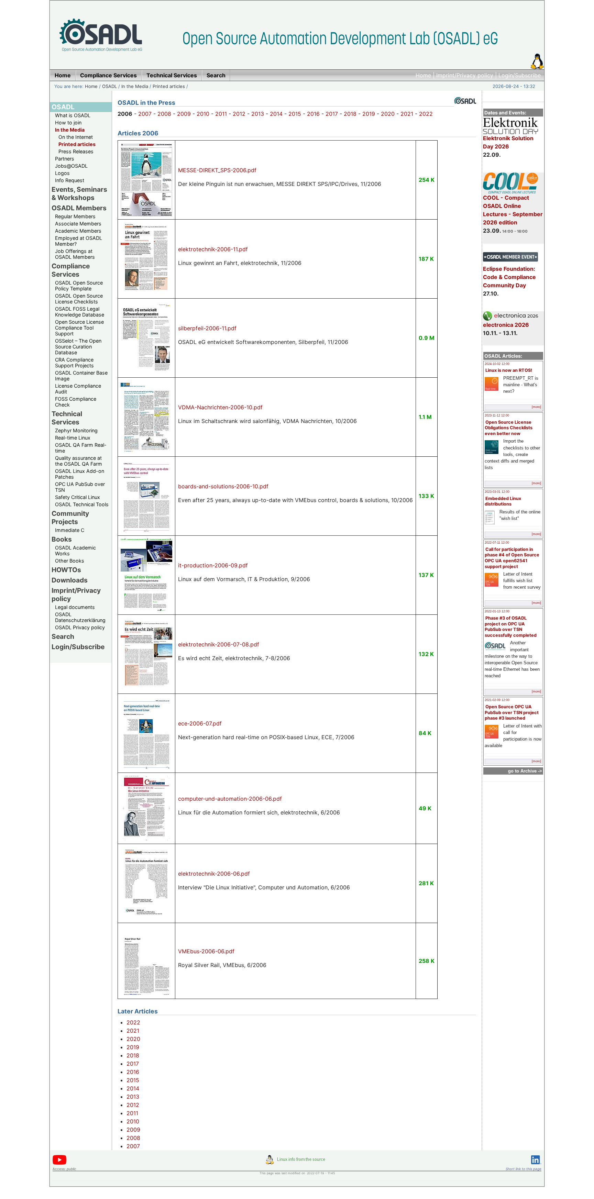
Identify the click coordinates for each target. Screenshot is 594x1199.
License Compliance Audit (78, 389)
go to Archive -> (525, 771)
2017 (332, 113)
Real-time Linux (72, 438)
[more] (536, 407)
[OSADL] (465, 109)
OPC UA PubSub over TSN (80, 487)
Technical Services (67, 418)
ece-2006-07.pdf (200, 723)
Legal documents (75, 607)
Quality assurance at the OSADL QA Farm (78, 461)
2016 (313, 113)
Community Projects (70, 517)
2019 (368, 113)
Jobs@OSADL (71, 166)
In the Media (134, 86)
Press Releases (76, 151)
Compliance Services (71, 270)
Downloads (70, 580)
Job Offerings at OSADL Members (75, 254)
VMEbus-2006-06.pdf (206, 951)
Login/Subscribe (519, 75)
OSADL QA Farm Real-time (81, 448)
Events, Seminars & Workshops (79, 193)
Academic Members (78, 231)
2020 (388, 113)
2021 (406, 113)
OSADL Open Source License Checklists (79, 298)
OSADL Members (79, 208)
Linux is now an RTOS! (508, 370)
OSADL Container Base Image (81, 375)
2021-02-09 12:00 (497, 700)
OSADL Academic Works (75, 550)
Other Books (69, 561)
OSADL (109, 86)
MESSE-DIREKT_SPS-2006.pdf (217, 170)
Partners (64, 159)
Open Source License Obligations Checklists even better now (508, 428)
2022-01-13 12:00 (497, 611)
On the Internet (75, 137)
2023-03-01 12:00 (497, 491)
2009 (184, 113)
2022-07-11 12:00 (497, 542)
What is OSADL (72, 115)
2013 (257, 113)
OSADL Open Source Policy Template (79, 285)
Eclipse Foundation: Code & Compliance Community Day (509, 277)
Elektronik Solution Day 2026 (508, 142)
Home (423, 75)
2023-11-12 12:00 (497, 415)
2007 (145, 113)
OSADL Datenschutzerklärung (80, 617)
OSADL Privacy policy (80, 627)
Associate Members (78, 223)
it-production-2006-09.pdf (213, 565)
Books (62, 539)
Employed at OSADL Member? (78, 241)
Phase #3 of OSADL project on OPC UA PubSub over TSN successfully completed (511, 626)
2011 (221, 113)
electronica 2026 (506, 324)
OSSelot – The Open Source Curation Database (78, 346)
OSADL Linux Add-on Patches (79, 474)
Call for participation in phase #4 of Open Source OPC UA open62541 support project (512, 558)
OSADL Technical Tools (82, 504)
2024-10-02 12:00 (497, 364)
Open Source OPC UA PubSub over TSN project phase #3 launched (512, 712)
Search (63, 636)
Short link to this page (523, 1169)
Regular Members (75, 216)
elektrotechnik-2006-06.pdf (214, 873)
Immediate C (69, 530)
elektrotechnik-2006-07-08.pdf (218, 644)
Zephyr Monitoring (76, 430)
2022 (426, 113)
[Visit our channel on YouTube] (59, 1163)
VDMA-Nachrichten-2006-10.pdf (220, 407)
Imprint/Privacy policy (464, 75)
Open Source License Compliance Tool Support (79, 327)
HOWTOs (66, 570)
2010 (203, 113)
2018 (350, 113)
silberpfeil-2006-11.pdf (207, 328)
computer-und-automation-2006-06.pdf (230, 798)
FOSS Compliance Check (75, 402)
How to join (68, 122)
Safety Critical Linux (77, 497)
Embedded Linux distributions (503, 501)
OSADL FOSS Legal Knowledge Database (79, 312)
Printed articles (169, 86)
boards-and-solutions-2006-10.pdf (223, 486)
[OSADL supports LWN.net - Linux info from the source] (297, 1162)
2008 (164, 113)
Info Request (69, 180)
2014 (276, 113)
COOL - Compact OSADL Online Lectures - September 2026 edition (513, 210)
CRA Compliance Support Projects (74, 362)
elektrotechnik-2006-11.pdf (213, 249)
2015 (294, 113)
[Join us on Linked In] (536, 1165)
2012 (239, 113)
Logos (62, 173)
